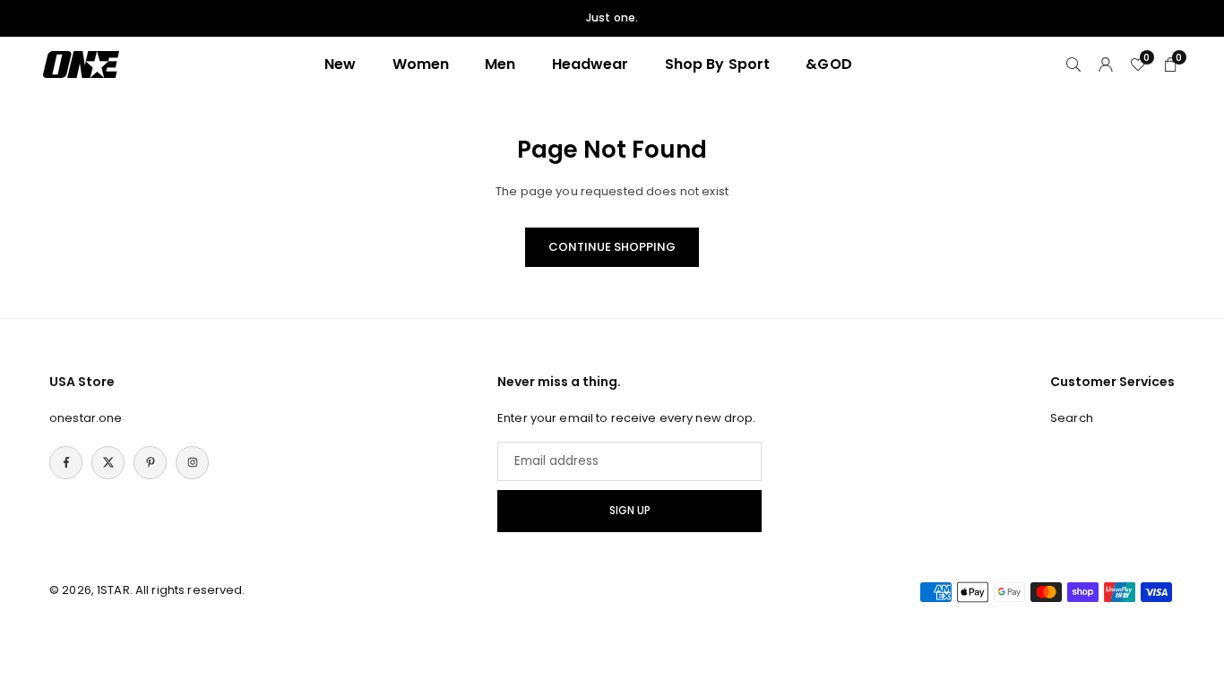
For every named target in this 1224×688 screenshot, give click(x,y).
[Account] (1106, 64)
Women (421, 64)
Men (500, 64)
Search (1071, 417)
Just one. (612, 18)
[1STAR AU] (81, 63)
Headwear (590, 64)
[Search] (1073, 64)
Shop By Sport (718, 64)
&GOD (829, 64)
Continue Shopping (612, 246)
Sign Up (630, 510)
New (340, 64)
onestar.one (85, 417)
